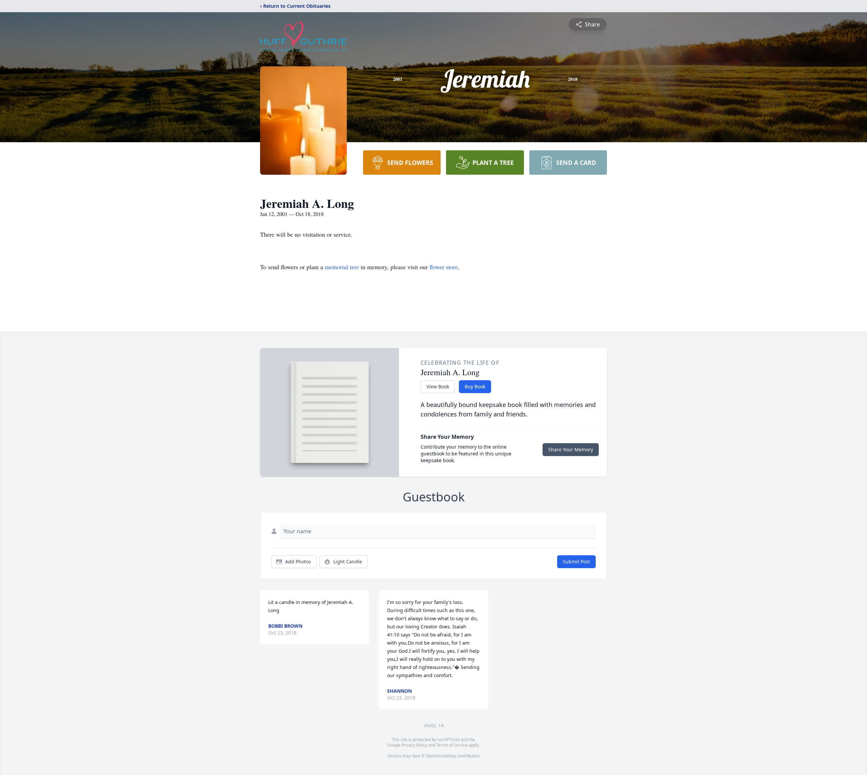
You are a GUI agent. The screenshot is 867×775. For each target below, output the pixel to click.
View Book (437, 386)
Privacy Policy (414, 745)
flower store (443, 267)
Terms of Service (452, 745)
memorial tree (342, 267)
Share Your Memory (570, 449)
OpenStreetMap (441, 756)
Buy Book (475, 386)
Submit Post (576, 561)
